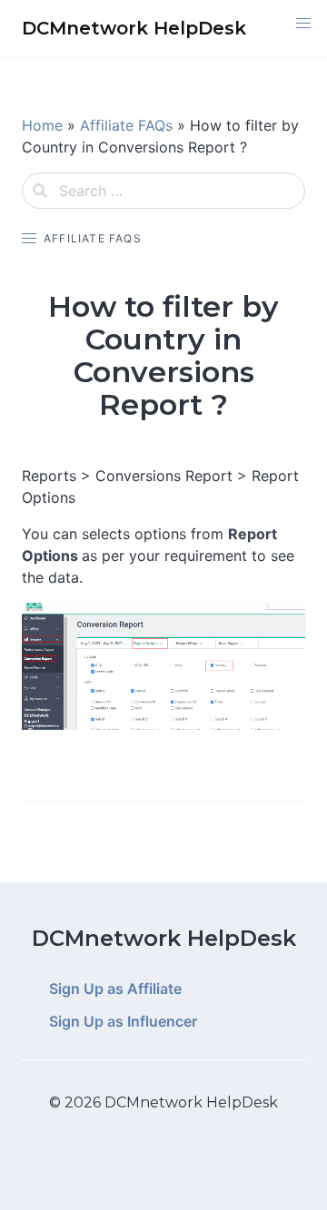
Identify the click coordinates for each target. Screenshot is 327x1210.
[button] (303, 23)
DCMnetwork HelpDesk (164, 938)
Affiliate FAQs (126, 125)
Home (42, 125)
